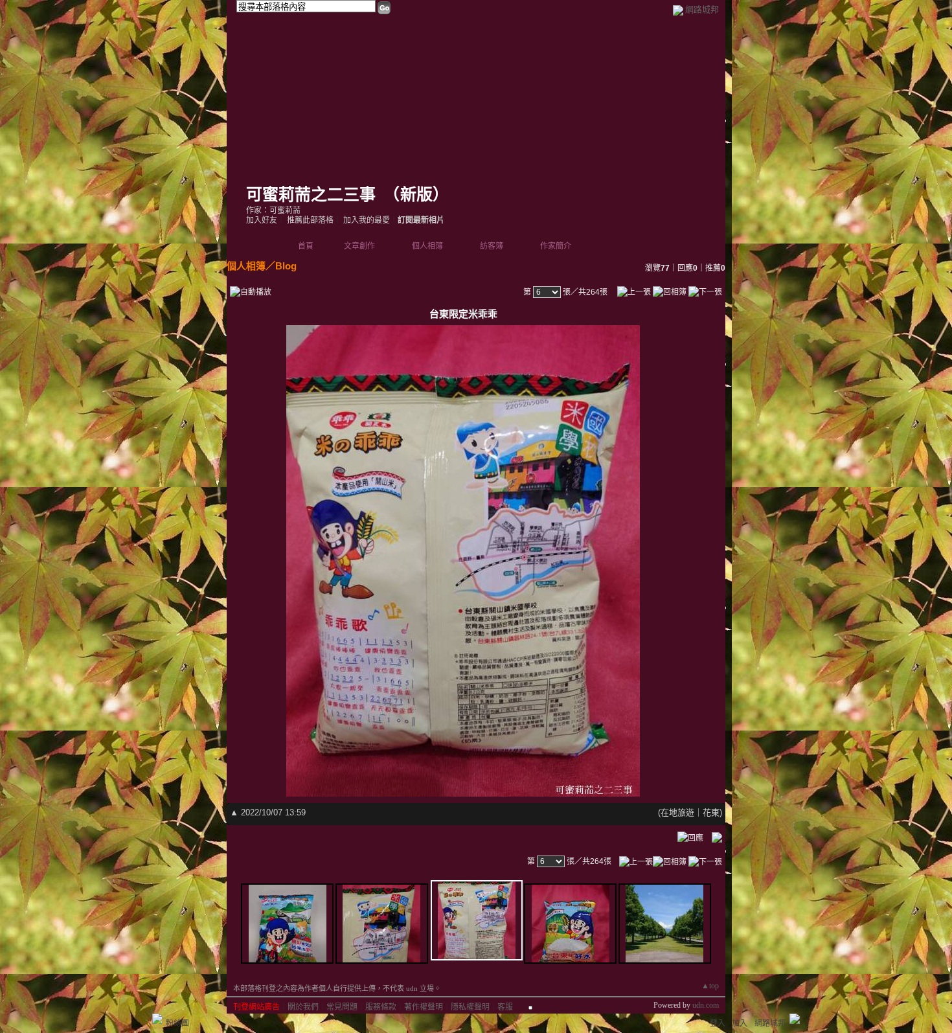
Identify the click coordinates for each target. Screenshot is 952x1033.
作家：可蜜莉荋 (273, 210)
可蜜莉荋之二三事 (311, 194)
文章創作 (359, 246)
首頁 (305, 246)
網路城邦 (702, 9)
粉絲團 (177, 1023)
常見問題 (341, 1007)
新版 (416, 194)
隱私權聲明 (470, 1007)
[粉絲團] (157, 1019)
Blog (286, 265)
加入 (739, 1023)
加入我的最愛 (366, 220)
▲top (710, 985)
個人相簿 (427, 246)
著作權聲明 (423, 1007)
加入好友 (261, 220)
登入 (717, 1023)
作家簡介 (555, 246)
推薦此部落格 (310, 220)
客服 (505, 1007)
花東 (711, 812)
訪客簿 (491, 246)
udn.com (705, 1005)
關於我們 (303, 1007)
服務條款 (380, 1007)
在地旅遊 (677, 812)
